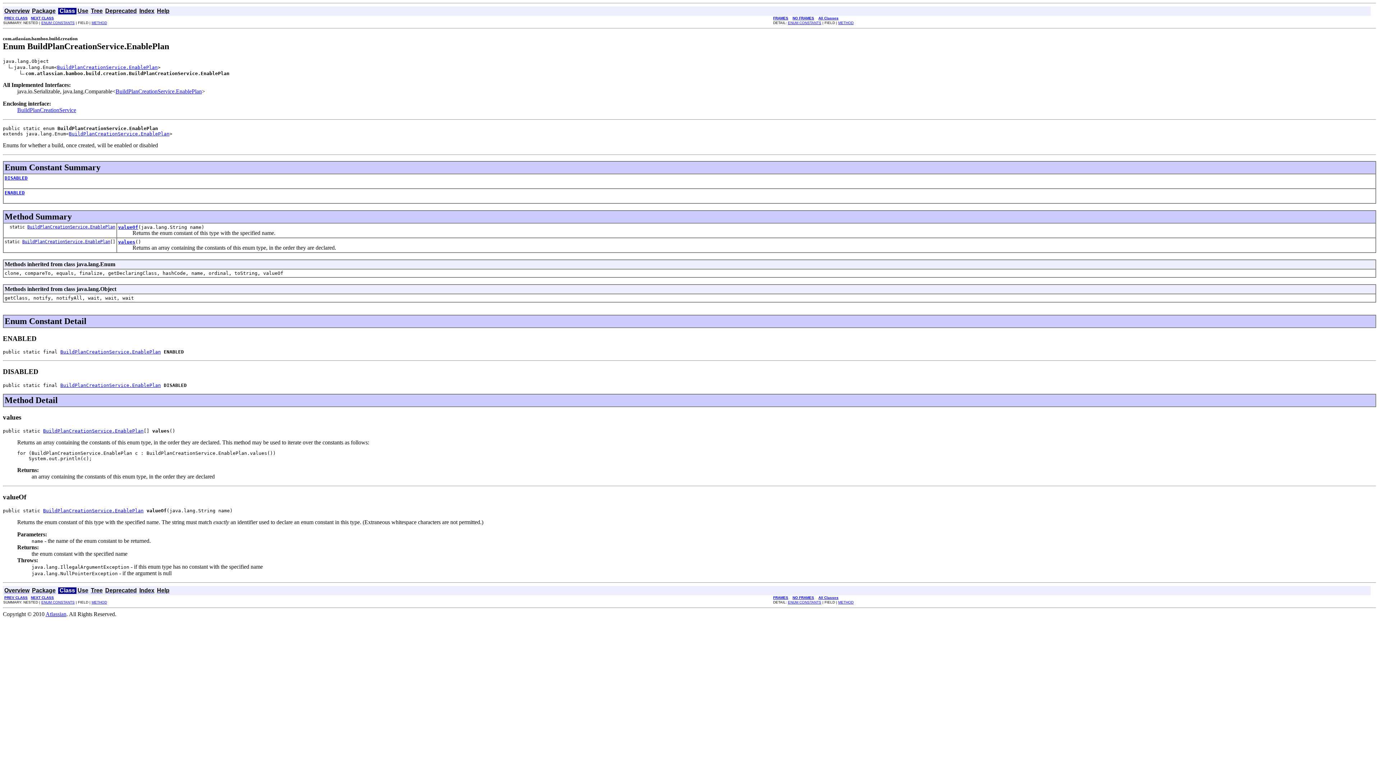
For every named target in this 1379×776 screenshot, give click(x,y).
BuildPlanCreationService (46, 110)
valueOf (128, 227)
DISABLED (16, 178)
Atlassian (56, 614)
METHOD (99, 23)
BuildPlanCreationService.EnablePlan (107, 67)
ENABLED (15, 192)
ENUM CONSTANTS (58, 23)
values (126, 242)
